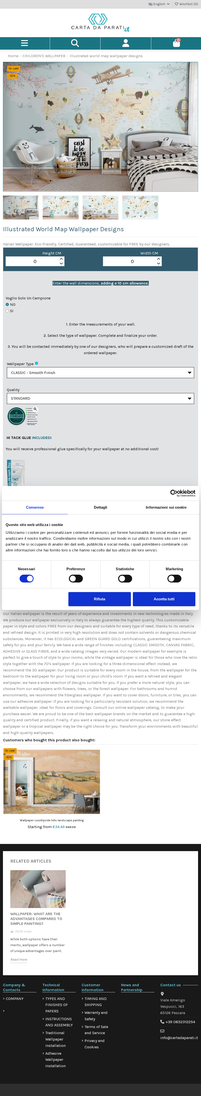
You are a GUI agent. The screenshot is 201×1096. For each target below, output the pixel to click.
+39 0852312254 (180, 1021)
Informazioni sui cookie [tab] (166, 507)
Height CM (51, 253)
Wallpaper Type (20, 364)
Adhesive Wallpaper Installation (55, 1059)
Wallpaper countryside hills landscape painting (52, 820)
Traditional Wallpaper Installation (55, 1039)
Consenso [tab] (35, 507)
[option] (38, 920)
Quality (13, 389)
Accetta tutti (164, 599)
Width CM (149, 253)
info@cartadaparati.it (179, 1037)
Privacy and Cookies (95, 1043)
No (12, 304)
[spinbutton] (35, 261)
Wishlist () (188, 4)
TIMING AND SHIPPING (96, 1001)
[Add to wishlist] (96, 756)
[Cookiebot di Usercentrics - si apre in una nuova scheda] (173, 493)
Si (11, 310)
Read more (18, 959)
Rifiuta (99, 599)
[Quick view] (96, 765)
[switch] (76, 578)
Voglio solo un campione (28, 298)
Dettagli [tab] (100, 507)
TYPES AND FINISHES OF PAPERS (56, 1004)
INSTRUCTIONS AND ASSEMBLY (59, 1022)
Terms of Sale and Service (96, 1029)
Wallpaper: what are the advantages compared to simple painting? (36, 918)
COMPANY (15, 998)
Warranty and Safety (96, 1015)
